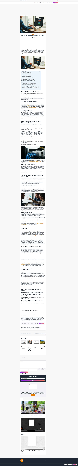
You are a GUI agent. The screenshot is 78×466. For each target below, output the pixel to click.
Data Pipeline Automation (38, 327)
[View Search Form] (57, 0)
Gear (37, 2)
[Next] (44, 346)
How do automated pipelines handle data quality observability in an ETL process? (31, 87)
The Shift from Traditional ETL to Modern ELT (27, 73)
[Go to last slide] (21, 346)
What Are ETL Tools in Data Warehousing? (26, 72)
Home (35, 2)
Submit (33, 380)
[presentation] (23, 342)
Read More (22, 434)
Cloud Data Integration (23, 327)
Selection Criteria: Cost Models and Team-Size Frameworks (28, 80)
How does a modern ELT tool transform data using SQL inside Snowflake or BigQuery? (31, 86)
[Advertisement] (39, 8)
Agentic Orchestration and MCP (26, 78)
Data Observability (33, 327)
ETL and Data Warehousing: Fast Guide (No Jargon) (35, 161)
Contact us (55, 2)
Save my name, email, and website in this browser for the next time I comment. (42, 369)
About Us (46, 2)
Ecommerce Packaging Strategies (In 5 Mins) (25, 333)
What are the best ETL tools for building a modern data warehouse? (29, 83)
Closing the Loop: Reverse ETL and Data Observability (28, 79)
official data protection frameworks (30, 277)
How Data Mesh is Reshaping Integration (27, 76)
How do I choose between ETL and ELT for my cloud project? (29, 84)
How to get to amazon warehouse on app (42, 347)
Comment (21, 361)
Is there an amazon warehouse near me (23, 347)
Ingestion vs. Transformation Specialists (27, 75)
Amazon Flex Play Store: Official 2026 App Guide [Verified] (29, 348)
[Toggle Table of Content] (39, 71)
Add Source (74, 464)
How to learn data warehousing (32, 107)
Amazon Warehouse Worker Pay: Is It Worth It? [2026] (40, 333)
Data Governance (28, 327)
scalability (28, 105)
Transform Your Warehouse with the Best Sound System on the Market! (31, 415)
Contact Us (50, 2)
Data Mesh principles (23, 169)
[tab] (21, 399)
